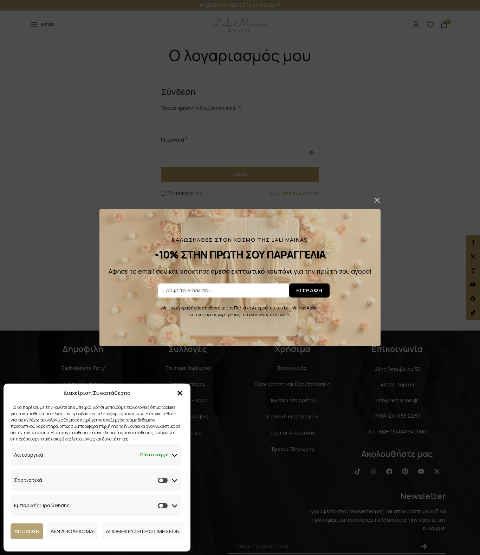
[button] (179, 393)
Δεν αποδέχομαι (73, 531)
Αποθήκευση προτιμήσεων (143, 531)
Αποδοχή (26, 531)
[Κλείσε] (377, 200)
